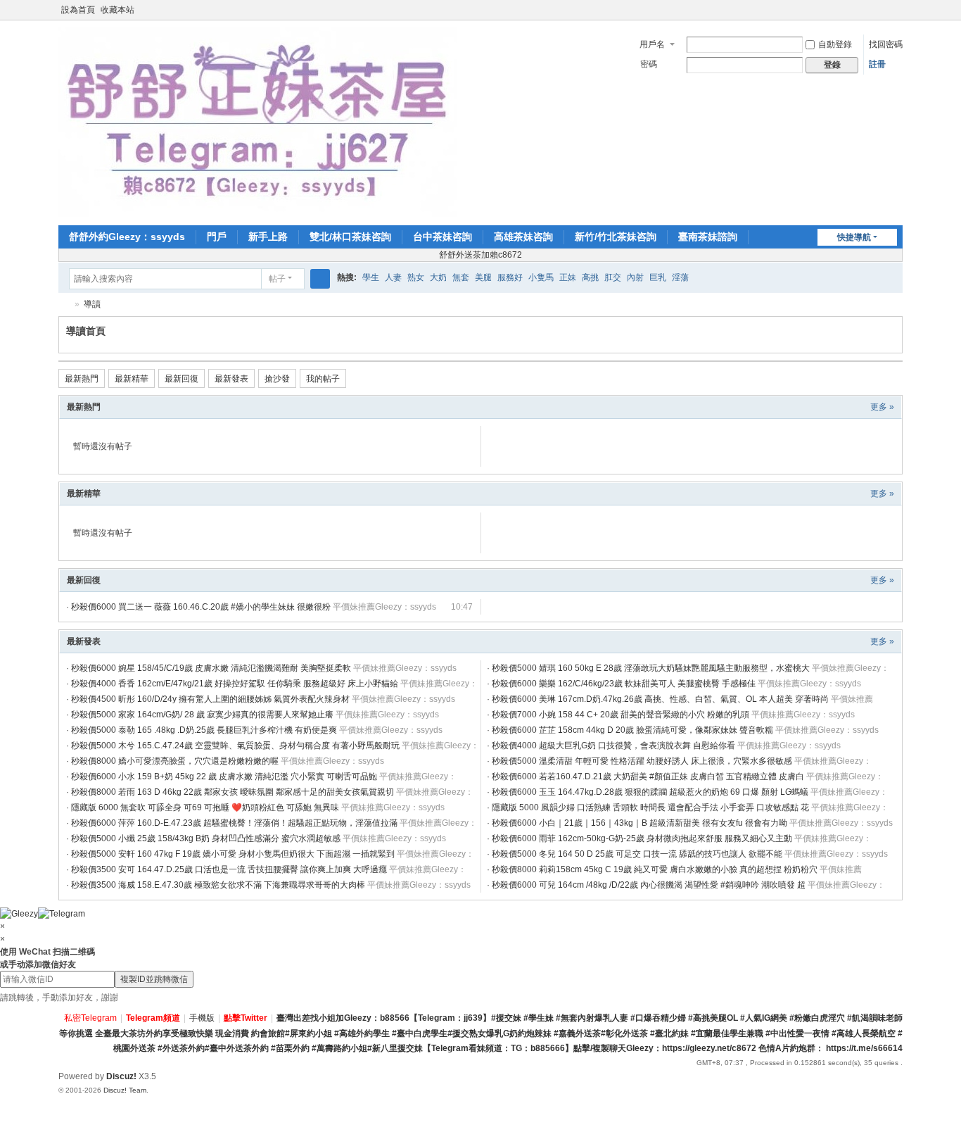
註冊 (877, 64)
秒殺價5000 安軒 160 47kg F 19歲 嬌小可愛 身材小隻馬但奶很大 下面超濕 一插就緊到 (233, 854)
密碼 (648, 64)
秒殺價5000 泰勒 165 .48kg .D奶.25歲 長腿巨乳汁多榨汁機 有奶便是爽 (204, 730)
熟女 (415, 277)
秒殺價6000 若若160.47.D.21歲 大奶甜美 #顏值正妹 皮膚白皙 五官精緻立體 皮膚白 (648, 776)
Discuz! (121, 1076)
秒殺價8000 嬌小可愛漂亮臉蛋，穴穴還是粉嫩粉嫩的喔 (175, 761)
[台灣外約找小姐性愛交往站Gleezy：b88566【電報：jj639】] (257, 122)
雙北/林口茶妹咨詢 (350, 236)
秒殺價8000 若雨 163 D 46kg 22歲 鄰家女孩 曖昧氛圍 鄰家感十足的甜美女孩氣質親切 (232, 792)
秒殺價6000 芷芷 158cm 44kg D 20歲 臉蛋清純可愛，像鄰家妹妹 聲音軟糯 (632, 730)
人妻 (393, 277)
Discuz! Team (124, 1090)
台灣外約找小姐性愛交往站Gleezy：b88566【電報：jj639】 (64, 304)
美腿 (483, 277)
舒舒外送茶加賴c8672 (480, 255)
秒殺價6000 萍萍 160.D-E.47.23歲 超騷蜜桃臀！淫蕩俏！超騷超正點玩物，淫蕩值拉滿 (234, 823)
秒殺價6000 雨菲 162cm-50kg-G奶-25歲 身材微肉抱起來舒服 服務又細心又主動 (642, 838)
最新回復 (181, 379)
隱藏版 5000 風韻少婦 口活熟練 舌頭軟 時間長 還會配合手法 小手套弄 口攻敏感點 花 (650, 807)
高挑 (590, 277)
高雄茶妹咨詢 (523, 236)
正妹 (567, 277)
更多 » (882, 407)
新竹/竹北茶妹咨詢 (615, 236)
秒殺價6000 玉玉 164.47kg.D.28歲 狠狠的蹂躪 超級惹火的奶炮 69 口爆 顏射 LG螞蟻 (650, 792)
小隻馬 (541, 277)
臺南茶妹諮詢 (707, 236)
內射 (635, 277)
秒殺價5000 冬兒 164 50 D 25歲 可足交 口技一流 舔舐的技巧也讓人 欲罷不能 (637, 854)
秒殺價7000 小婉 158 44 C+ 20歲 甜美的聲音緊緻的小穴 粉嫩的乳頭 (620, 714)
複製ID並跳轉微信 (154, 979)
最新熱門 (81, 379)
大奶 (438, 277)
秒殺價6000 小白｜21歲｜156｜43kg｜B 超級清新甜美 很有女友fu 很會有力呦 (639, 823)
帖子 (277, 279)
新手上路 (268, 236)
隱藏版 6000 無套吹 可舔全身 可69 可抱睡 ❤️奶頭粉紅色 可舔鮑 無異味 (205, 807)
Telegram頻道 (153, 1018)
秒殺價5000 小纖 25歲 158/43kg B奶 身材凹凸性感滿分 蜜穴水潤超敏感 (206, 838)
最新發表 (231, 379)
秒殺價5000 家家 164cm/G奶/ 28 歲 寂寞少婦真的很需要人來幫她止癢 (202, 714)
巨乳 (657, 277)
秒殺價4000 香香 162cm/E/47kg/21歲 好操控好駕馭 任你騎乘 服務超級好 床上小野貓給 (234, 683)
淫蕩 (680, 277)
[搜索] (320, 279)
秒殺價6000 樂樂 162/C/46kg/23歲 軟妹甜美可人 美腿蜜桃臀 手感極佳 (624, 683)
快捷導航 (854, 237)
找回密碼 (886, 44)
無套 (460, 277)
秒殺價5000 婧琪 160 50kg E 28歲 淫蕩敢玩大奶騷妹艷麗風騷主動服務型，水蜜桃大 (651, 668)
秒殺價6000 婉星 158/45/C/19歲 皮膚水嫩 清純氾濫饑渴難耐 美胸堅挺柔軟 (211, 668)
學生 (370, 277)
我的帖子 (323, 379)
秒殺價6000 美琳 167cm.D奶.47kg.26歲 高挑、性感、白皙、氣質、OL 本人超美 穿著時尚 (660, 699)
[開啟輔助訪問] (882, 10)
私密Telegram (90, 1018)
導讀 (92, 304)
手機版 (202, 1018)
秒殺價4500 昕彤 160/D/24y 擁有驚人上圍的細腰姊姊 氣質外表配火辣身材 (210, 699)
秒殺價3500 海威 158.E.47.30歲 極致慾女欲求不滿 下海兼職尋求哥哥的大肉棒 (218, 885)
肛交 (612, 277)
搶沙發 (277, 379)
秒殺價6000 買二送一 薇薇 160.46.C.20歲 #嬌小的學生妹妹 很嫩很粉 (201, 607)
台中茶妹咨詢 (442, 236)
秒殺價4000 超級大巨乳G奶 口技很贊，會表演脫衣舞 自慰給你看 (613, 745)
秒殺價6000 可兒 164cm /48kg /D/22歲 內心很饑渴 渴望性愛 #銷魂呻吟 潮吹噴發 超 (649, 885)
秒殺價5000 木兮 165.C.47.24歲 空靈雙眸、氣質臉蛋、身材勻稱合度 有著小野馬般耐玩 (235, 745)
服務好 (510, 277)
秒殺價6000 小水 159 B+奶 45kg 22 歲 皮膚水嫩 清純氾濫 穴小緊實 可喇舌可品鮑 (224, 776)
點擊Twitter (245, 1018)
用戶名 (652, 44)
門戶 (217, 236)
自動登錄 (835, 44)
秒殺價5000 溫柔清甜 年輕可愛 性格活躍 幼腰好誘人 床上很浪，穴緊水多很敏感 (642, 761)
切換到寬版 (896, 15)
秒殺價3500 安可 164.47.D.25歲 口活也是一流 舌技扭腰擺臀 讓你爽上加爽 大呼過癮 (229, 869)
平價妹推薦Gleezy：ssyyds (384, 607)
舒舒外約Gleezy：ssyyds (127, 236)
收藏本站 (117, 10)
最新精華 (131, 379)
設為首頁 (78, 10)
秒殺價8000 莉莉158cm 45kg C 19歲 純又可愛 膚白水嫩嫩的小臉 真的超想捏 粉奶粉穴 (654, 869)
